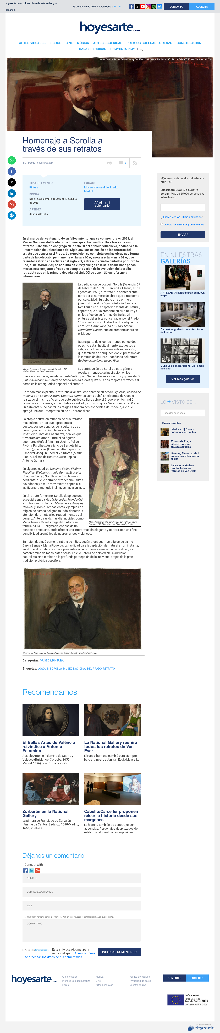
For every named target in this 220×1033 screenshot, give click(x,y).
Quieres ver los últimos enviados (182, 217)
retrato (109, 668)
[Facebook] (25, 870)
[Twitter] (31, 870)
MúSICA (83, 43)
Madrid (88, 191)
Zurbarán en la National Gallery (46, 813)
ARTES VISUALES (32, 43)
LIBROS (55, 43)
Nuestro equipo (137, 985)
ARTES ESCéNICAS (107, 43)
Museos (45, 660)
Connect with (34, 864)
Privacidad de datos (140, 980)
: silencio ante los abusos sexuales (181, 444)
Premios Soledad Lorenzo (76, 980)
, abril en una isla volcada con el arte (185, 456)
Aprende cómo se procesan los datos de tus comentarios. (60, 955)
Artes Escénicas (104, 985)
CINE (69, 43)
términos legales (42, 950)
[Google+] (37, 870)
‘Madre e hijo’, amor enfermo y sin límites (183, 430)
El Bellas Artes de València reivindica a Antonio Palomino (49, 746)
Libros (65, 985)
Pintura (33, 187)
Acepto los (37, 950)
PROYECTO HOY (122, 48)
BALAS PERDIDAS (92, 48)
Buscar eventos (171, 423)
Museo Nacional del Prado (101, 187)
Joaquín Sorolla (50, 668)
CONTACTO (176, 6)
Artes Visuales (70, 976)
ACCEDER (202, 6)
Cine (98, 980)
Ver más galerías (183, 379)
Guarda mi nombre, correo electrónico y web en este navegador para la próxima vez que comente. (70, 917)
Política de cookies (139, 976)
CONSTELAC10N (189, 43)
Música (99, 976)
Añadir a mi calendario (102, 204)
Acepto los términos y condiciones (184, 224)
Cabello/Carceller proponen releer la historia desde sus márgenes (111, 815)
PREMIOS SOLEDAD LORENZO (149, 43)
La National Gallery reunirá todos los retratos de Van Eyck (110, 746)
